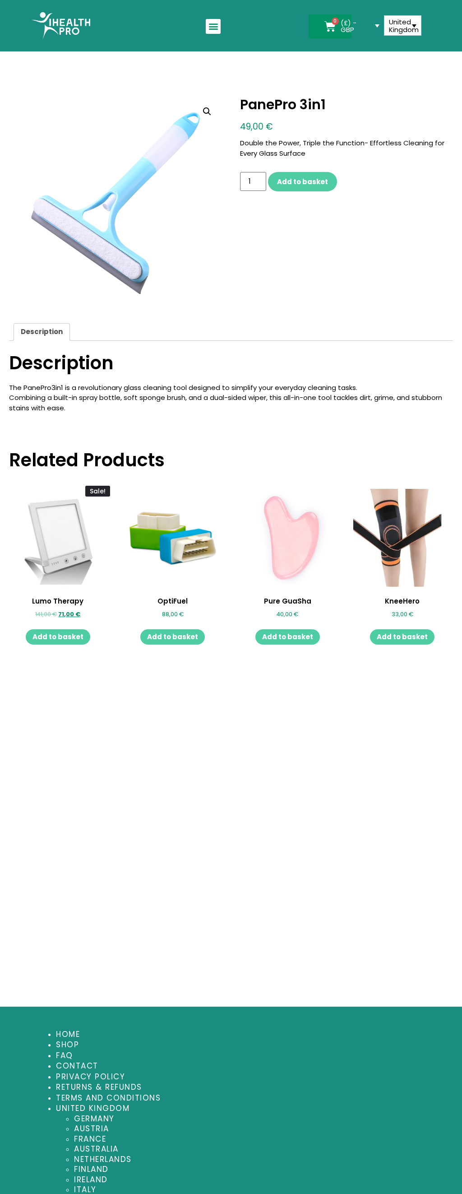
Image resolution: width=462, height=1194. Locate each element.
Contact (77, 1066)
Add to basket (302, 181)
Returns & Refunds (99, 1087)
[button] (213, 26)
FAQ (64, 1055)
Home (68, 1034)
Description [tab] (42, 331)
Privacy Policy (90, 1077)
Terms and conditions (108, 1098)
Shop (67, 1045)
